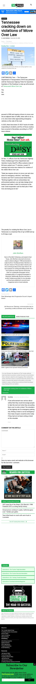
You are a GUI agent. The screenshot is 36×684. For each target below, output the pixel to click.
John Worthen (6, 38)
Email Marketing (5, 647)
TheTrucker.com (8, 674)
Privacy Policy (4, 633)
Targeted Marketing (6, 646)
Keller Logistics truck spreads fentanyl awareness (14, 367)
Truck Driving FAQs (6, 655)
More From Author (22, 316)
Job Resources (5, 658)
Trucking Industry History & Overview (10, 661)
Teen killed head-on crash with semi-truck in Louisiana (15, 334)
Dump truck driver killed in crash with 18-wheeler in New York (17, 351)
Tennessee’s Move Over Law (12, 86)
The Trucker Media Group (7, 630)
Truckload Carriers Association (9, 632)
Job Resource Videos (6, 660)
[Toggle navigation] (3, 5)
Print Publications (5, 644)
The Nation (4, 18)
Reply (9, 422)
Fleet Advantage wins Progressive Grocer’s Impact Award (16, 297)
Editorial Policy (5, 637)
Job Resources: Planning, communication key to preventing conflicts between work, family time (18, 307)
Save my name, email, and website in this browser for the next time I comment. (17, 462)
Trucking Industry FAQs (7, 656)
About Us (3, 627)
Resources (4, 651)
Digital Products (5, 642)
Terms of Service (5, 635)
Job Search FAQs (5, 653)
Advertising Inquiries (6, 641)
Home (2, 41)
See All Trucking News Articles (17, 521)
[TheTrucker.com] (17, 5)
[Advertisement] (18, 209)
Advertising (4, 638)
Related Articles (8, 316)
